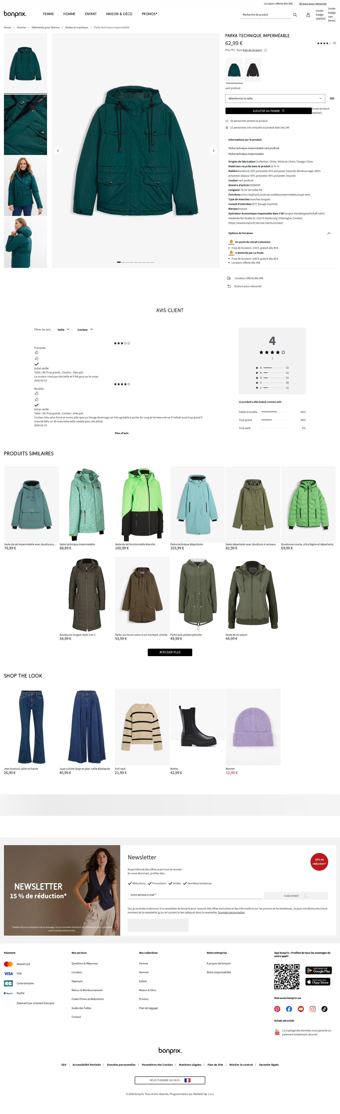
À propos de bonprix (219, 964)
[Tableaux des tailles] (332, 98)
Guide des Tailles (81, 1008)
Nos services (79, 953)
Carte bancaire (25, 983)
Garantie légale (269, 1065)
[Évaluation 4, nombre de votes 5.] (324, 43)
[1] (119, 262)
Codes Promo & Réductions (88, 999)
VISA (19, 974)
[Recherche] (295, 14)
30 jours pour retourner (313, 4)
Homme (144, 972)
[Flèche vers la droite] (213, 151)
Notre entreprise (217, 953)
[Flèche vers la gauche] (58, 151)
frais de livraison (252, 50)
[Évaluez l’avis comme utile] (36, 353)
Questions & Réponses (85, 964)
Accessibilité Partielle (87, 1065)
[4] (131, 262)
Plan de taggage (148, 1008)
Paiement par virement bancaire (35, 1003)
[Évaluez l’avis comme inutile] (36, 359)
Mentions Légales (190, 1065)
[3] (127, 262)
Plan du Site (215, 1065)
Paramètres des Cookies (157, 1065)
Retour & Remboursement (87, 990)
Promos (143, 999)
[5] (136, 262)
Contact (76, 1017)
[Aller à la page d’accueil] (23, 14)
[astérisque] (115, 344)
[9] (152, 262)
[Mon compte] (308, 15)
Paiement (9, 953)
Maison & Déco (147, 990)
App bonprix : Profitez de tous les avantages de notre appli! (302, 954)
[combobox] (265, 15)
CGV (63, 1065)
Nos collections (148, 953)
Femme (143, 964)
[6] (140, 262)
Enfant (143, 981)
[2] (123, 262)
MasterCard (23, 964)
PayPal (20, 993)
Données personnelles (231, 913)
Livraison (77, 972)
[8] (148, 262)
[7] (144, 262)
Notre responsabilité (219, 972)
